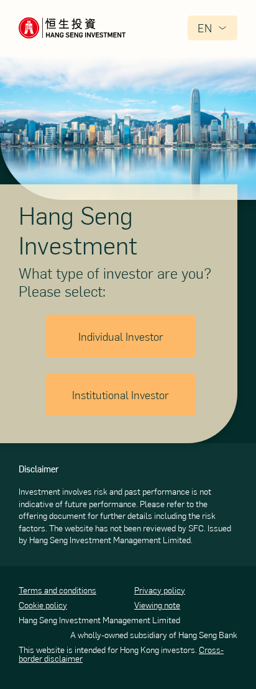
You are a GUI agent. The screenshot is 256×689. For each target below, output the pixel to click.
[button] (212, 28)
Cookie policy (43, 605)
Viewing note (157, 605)
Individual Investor (120, 336)
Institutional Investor (120, 394)
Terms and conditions (57, 590)
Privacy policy (159, 590)
